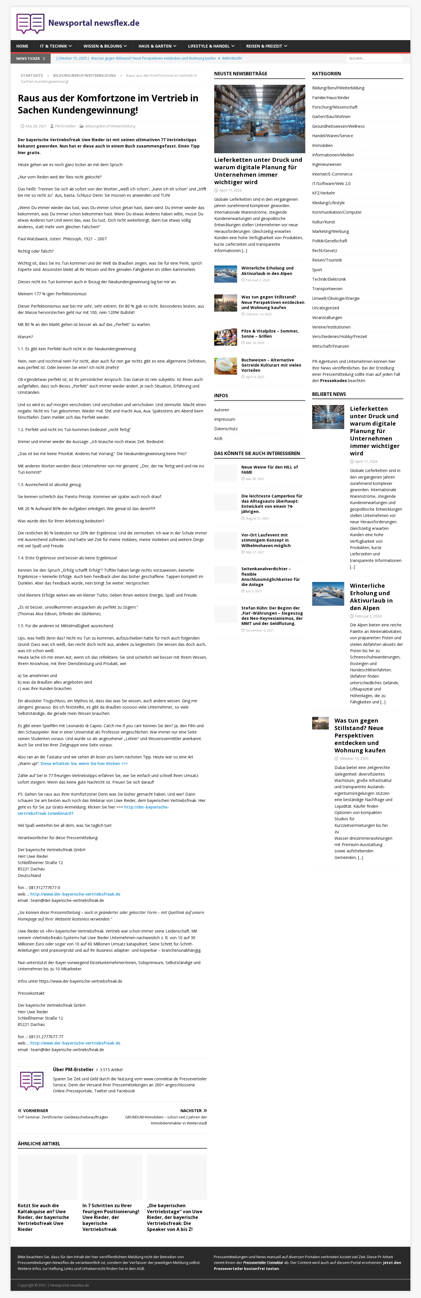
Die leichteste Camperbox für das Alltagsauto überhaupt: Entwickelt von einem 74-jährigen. (271, 503)
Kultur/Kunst (323, 222)
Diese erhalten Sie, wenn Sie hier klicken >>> (84, 763)
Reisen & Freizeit (264, 46)
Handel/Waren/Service (332, 135)
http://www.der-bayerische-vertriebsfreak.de (75, 894)
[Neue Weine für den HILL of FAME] (225, 473)
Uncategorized (325, 307)
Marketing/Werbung (330, 231)
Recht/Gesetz (324, 250)
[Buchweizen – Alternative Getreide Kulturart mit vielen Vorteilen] (225, 366)
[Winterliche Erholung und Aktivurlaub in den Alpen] (225, 274)
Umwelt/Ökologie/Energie (336, 298)
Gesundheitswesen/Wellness (338, 126)
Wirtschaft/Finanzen (330, 346)
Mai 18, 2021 (255, 479)
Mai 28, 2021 (36, 126)
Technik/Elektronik (329, 279)
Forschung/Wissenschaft (335, 107)
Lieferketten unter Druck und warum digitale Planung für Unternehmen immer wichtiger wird (258, 171)
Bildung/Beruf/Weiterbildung (110, 126)
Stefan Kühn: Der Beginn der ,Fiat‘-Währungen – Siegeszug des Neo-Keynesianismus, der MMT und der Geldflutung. (272, 615)
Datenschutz (226, 428)
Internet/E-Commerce (332, 174)
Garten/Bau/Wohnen (331, 116)
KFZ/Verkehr (323, 193)
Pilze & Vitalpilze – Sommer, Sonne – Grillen (270, 333)
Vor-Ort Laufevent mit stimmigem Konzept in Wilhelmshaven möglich (266, 540)
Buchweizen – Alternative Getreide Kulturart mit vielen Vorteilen (271, 365)
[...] (244, 250)
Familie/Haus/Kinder (330, 97)
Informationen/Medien (333, 155)
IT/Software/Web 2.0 (331, 183)
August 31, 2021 (257, 518)
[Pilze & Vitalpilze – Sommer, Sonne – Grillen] (225, 337)
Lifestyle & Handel (209, 46)
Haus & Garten (155, 46)
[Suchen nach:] (374, 58)
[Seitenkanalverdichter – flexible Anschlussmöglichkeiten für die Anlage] (225, 574)
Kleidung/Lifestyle (328, 202)
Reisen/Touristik (327, 260)
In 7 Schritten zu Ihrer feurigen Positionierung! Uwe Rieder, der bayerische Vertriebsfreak (110, 1217)
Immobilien (322, 145)
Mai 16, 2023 (255, 343)
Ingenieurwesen (326, 164)
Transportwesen (327, 288)
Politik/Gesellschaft (329, 240)
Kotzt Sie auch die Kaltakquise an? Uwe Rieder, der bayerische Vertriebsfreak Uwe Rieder (43, 1217)
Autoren (221, 409)
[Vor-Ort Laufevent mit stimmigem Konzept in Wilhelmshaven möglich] (225, 541)
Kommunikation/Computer (337, 212)
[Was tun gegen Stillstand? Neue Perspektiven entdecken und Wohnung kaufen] (225, 303)
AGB (218, 438)
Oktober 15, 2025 (259, 314)
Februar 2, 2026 (257, 280)
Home (22, 46)
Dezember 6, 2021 (260, 630)
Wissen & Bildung (103, 46)
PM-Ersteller (65, 126)
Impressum (224, 419)
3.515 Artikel (111, 1069)
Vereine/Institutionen (331, 327)
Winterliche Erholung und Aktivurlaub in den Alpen (267, 270)
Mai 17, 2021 (255, 552)
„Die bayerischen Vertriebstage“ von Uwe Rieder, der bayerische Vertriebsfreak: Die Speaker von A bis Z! (174, 1217)
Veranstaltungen (327, 317)
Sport (317, 269)
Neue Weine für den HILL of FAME (269, 469)
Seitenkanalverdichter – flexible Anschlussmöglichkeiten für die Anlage (270, 576)
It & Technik (53, 46)
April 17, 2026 (230, 190)
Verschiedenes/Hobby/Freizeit (339, 336)
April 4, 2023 (255, 377)
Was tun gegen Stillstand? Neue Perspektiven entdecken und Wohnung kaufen (272, 302)
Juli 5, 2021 (254, 591)
